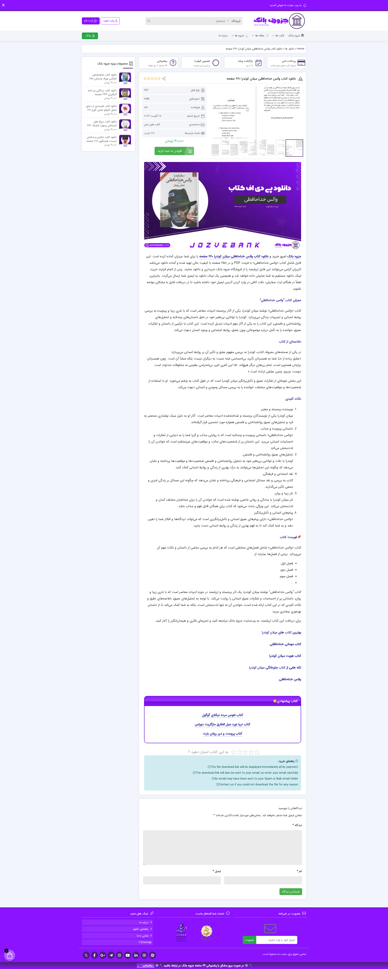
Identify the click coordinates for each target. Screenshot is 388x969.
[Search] (149, 21)
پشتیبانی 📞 (145, 965)
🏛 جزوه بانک (296, 35)
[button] (3, 5)
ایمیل (217, 871)
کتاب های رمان (152, 124)
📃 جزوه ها (241, 35)
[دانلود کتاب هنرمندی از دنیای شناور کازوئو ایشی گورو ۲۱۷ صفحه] (124, 109)
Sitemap (146, 942)
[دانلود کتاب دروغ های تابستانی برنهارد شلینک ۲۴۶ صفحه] (124, 125)
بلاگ (88, 36)
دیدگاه (297, 825)
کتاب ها (280, 35)
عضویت (249, 940)
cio (146, 107)
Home (300, 49)
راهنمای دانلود (141, 929)
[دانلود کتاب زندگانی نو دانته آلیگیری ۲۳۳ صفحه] (124, 94)
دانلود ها (289, 49)
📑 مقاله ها (261, 35)
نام (299, 871)
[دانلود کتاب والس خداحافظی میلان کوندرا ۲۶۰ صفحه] (257, 112)
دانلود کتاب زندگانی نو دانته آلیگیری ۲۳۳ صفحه (102, 93)
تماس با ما (143, 935)
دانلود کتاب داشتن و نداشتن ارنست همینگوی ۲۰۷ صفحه (101, 139)
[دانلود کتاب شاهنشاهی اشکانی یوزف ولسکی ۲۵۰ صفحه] (124, 78)
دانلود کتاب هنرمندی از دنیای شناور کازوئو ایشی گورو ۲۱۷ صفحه (101, 108)
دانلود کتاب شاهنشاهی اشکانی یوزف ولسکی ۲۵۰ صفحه (103, 77)
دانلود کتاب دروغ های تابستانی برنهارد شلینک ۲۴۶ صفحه (102, 124)
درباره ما (223, 35)
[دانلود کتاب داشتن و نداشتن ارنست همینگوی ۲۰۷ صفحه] (124, 141)
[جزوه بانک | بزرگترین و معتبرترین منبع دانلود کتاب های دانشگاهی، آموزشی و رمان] (279, 21)
